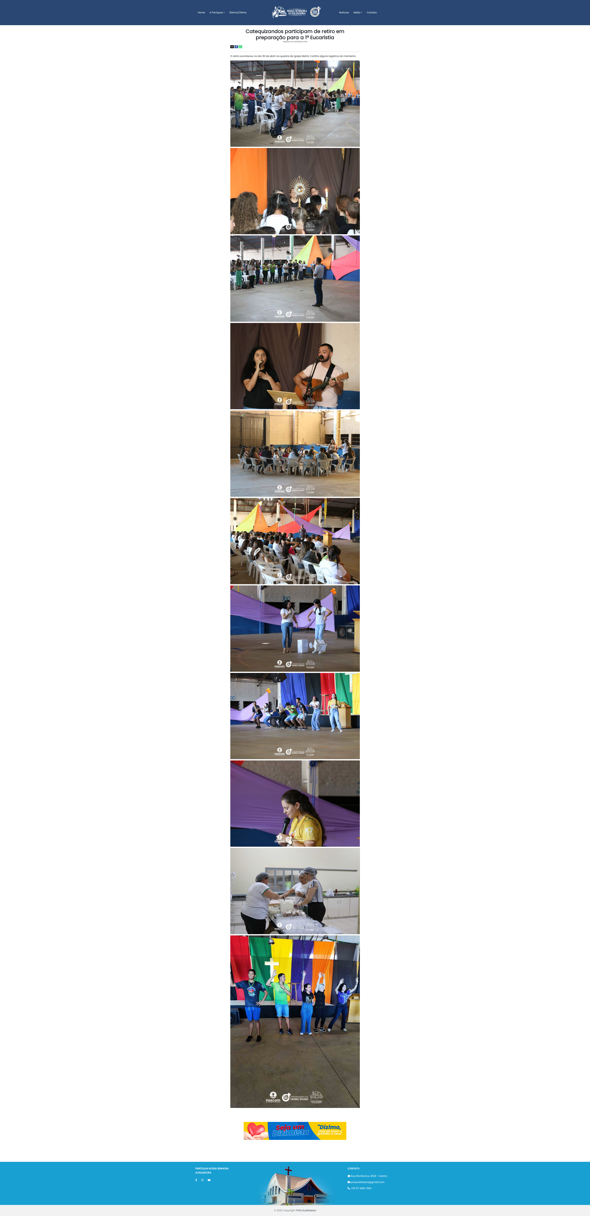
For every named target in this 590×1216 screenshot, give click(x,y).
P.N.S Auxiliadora (306, 1210)
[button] (232, 46)
